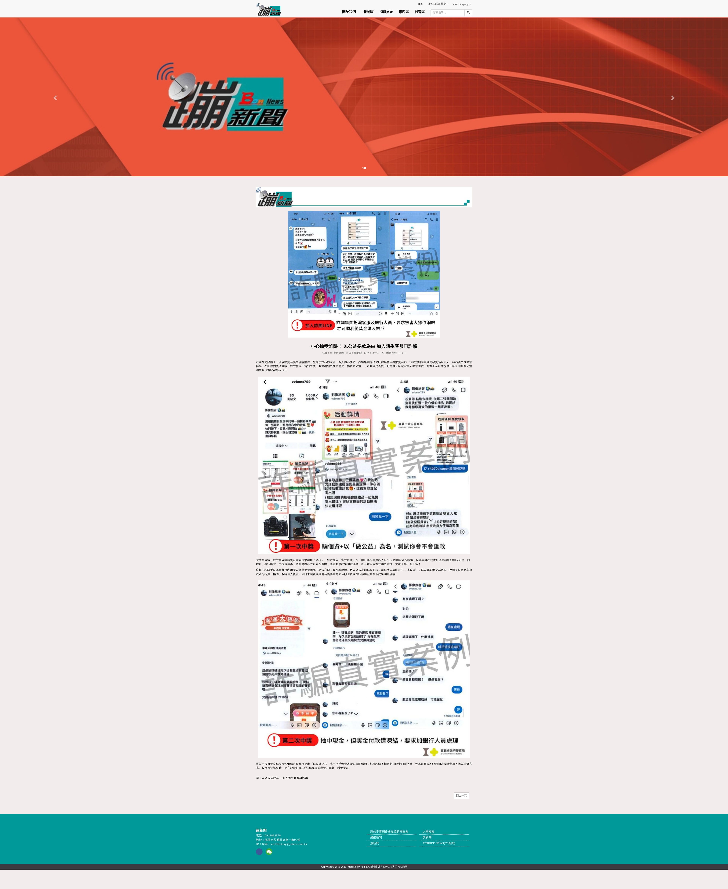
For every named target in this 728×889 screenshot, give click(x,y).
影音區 (420, 12)
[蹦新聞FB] (259, 854)
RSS (420, 3)
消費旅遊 (386, 12)
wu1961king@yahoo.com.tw (289, 844)
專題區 (404, 12)
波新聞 (374, 843)
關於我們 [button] (349, 12)
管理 (404, 866)
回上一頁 (461, 795)
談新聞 (427, 837)
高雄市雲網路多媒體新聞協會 (389, 831)
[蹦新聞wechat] (269, 851)
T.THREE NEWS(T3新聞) (439, 843)
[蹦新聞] (364, 96)
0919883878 (273, 835)
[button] (54, 96)
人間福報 (429, 831)
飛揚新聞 (376, 837)
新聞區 (368, 12)
